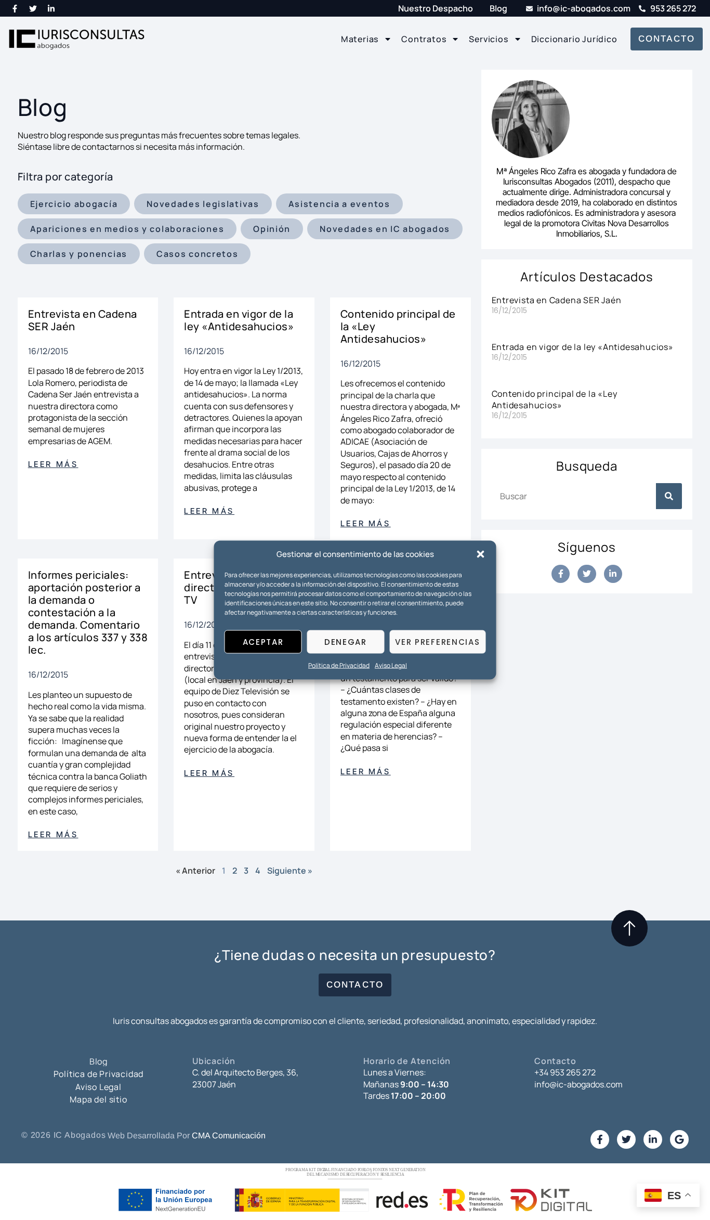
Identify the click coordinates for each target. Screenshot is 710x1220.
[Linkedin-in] (51, 8)
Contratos (423, 39)
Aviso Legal (391, 665)
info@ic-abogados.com (578, 1084)
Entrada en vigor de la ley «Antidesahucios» (239, 320)
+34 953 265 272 (565, 1072)
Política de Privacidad (339, 665)
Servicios (488, 39)
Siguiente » (289, 870)
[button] (481, 554)
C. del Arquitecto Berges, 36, (245, 1072)
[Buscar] (669, 496)
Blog (98, 1061)
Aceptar (263, 642)
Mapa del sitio (98, 1099)
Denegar (345, 642)
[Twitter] (33, 8)
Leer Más (53, 464)
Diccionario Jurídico (574, 39)
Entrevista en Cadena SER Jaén (82, 320)
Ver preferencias (437, 642)
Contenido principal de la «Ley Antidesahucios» (554, 399)
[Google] (679, 1139)
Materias (359, 39)
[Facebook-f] (15, 8)
